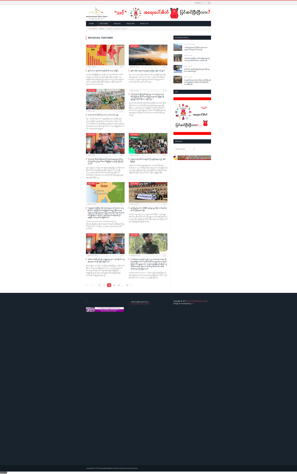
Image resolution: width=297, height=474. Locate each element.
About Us (144, 23)
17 (104, 285)
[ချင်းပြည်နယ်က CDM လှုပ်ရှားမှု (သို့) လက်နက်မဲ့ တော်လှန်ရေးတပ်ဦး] (148, 192)
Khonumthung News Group (197, 301)
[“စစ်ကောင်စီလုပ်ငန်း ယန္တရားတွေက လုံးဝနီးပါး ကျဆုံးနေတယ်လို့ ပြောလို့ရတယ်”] (105, 243)
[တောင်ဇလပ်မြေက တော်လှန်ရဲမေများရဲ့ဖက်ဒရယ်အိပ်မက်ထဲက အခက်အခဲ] (177, 58)
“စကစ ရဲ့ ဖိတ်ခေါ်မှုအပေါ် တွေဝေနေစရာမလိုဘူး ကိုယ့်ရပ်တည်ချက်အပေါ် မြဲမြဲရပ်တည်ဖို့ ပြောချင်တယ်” (105, 161)
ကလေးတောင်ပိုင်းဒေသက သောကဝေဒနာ (103, 115)
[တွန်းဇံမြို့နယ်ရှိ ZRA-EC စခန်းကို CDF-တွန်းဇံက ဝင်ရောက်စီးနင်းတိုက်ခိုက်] (136, 388)
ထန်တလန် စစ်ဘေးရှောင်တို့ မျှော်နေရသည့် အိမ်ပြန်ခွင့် (148, 160)
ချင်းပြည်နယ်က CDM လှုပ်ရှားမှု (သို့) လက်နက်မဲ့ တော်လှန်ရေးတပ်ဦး (148, 209)
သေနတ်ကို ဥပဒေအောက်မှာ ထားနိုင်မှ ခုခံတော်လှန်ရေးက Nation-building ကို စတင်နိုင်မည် (197, 82)
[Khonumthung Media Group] (96, 13)
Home (91, 23)
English (117, 23)
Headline (130, 23)
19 (114, 285)
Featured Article (181, 37)
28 (127, 285)
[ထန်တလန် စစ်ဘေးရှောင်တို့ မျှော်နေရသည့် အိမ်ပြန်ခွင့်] (148, 143)
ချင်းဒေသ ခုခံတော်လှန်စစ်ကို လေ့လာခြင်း (103, 70)
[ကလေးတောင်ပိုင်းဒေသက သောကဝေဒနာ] (105, 99)
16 (99, 285)
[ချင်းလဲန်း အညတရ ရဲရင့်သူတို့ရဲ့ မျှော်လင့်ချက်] (148, 55)
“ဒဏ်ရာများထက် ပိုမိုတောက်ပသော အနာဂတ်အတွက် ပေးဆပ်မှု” (195, 48)
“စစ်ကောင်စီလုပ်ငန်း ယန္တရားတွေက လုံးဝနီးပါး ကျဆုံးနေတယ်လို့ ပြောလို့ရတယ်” (106, 260)
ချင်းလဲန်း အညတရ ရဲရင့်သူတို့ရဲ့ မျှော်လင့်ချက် (147, 70)
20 (119, 285)
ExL (192, 303)
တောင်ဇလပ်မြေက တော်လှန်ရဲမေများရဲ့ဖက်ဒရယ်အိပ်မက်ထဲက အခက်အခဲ (197, 59)
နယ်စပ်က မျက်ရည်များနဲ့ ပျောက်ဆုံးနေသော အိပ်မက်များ (196, 70)
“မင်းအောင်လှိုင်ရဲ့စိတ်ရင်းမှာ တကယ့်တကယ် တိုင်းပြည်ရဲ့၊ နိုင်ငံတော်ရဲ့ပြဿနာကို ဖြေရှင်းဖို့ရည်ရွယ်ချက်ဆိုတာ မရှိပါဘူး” (147, 96)
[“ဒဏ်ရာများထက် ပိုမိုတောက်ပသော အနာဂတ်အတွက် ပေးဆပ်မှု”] (177, 47)
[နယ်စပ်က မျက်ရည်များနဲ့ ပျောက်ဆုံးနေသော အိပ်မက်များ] (177, 69)
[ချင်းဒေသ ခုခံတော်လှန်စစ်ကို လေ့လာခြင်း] (105, 55)
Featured (104, 23)
